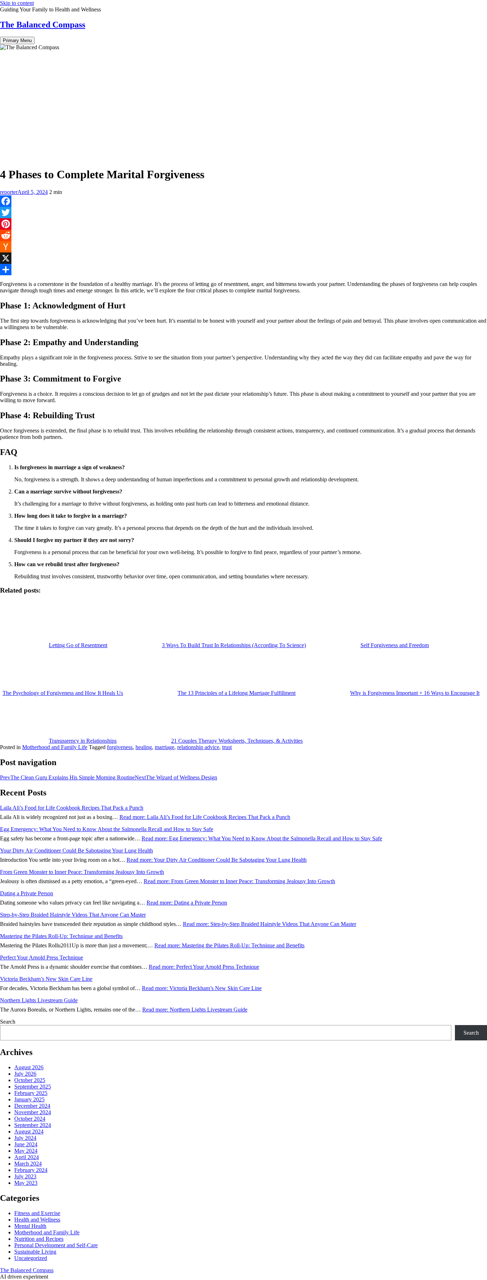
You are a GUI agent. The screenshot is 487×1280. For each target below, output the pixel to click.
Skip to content (17, 3)
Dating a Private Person (26, 893)
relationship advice (198, 747)
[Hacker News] (243, 246)
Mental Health (30, 1226)
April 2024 (26, 1157)
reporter (8, 192)
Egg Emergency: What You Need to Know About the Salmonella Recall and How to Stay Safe (106, 829)
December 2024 (32, 1106)
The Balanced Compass (42, 24)
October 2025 (29, 1080)
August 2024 (28, 1131)
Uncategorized (30, 1258)
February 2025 (30, 1093)
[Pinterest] (243, 224)
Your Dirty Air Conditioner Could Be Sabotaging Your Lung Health (76, 851)
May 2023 (25, 1183)
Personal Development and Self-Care (56, 1245)
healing (143, 747)
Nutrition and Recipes (38, 1239)
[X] (243, 258)
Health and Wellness (37, 1220)
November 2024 (32, 1112)
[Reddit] (243, 235)
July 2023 (25, 1176)
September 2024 (32, 1125)
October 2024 (29, 1119)
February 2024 (30, 1170)
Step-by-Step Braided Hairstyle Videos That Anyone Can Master (73, 915)
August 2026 (28, 1067)
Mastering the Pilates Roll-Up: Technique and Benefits (61, 936)
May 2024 (25, 1151)
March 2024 (28, 1164)
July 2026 (25, 1074)
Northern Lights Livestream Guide (39, 1000)
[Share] (243, 269)
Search (7, 1022)
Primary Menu (17, 40)
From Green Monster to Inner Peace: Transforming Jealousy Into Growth (82, 872)
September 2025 (32, 1087)
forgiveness (120, 747)
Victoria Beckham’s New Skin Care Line (46, 979)
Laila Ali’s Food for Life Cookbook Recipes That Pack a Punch (71, 808)
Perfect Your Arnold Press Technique (41, 957)
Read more (204, 817)
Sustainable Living (35, 1252)
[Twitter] (243, 212)
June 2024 (25, 1144)
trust (227, 747)
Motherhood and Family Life (54, 747)
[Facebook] (243, 201)
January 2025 (29, 1099)
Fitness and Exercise (37, 1213)
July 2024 (25, 1138)
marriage (164, 747)
